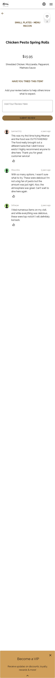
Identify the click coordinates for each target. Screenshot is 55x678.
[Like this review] (14, 161)
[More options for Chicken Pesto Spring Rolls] (47, 16)
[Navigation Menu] (51, 4)
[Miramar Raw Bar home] (15, 4)
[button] (3, 13)
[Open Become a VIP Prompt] (27, 675)
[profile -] (44, 4)
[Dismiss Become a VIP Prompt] (50, 655)
